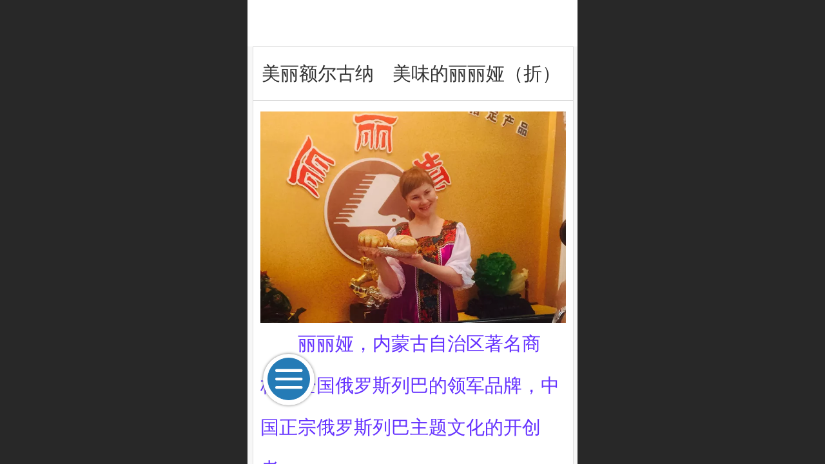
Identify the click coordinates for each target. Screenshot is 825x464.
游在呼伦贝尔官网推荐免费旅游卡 (413, 23)
